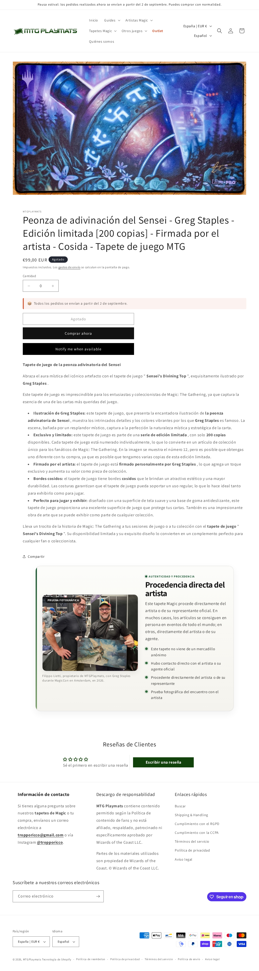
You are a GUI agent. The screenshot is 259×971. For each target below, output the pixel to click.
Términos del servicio (192, 841)
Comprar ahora (78, 333)
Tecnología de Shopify (56, 959)
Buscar (180, 806)
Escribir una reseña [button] (163, 762)
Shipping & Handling (191, 815)
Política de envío (189, 959)
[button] (111, 20)
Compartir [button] (36, 556)
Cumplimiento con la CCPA (197, 832)
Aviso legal (183, 859)
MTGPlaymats (32, 959)
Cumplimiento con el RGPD (197, 823)
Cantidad (29, 276)
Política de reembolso (90, 959)
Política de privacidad (192, 850)
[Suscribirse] (97, 896)
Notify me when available (78, 349)
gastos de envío (69, 267)
